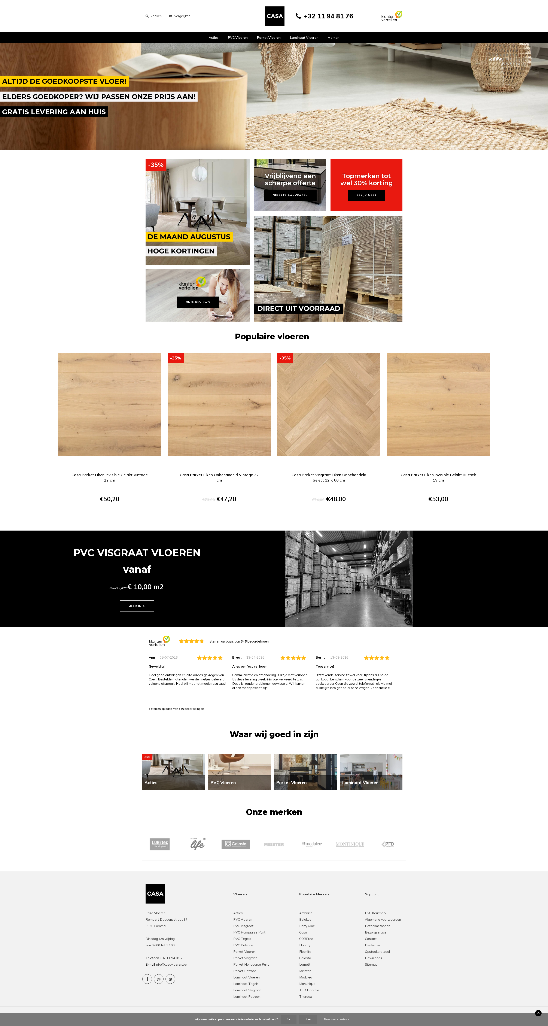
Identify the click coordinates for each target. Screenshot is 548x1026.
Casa (303, 932)
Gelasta (305, 958)
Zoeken (156, 16)
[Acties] (173, 771)
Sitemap (371, 964)
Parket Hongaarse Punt (251, 964)
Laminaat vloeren (304, 38)
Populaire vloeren (272, 336)
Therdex (305, 997)
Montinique (307, 984)
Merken (333, 38)
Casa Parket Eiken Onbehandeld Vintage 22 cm (219, 477)
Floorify (304, 945)
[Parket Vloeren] (305, 771)
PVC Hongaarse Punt (249, 932)
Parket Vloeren (244, 952)
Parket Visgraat (245, 958)
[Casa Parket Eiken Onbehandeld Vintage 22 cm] (219, 404)
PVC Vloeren (238, 38)
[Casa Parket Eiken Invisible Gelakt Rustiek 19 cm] (438, 404)
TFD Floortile (309, 990)
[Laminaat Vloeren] (371, 771)
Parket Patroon (244, 971)
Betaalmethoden (377, 926)
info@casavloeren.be (171, 964)
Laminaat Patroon (247, 997)
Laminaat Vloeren (246, 977)
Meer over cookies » (336, 1019)
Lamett (304, 964)
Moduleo (305, 977)
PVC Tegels (242, 939)
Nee (308, 1019)
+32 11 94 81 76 (328, 16)
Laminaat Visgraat (247, 990)
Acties (214, 38)
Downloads (373, 958)
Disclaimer (372, 945)
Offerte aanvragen (109, 514)
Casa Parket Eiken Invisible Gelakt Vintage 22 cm (109, 477)
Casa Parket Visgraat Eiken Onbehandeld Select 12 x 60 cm (329, 477)
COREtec (306, 939)
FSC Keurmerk (375, 913)
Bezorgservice (375, 932)
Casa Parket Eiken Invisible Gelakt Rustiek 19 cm (438, 477)
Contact (371, 939)
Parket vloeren (269, 38)
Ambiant (305, 913)
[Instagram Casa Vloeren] (159, 979)
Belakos (305, 919)
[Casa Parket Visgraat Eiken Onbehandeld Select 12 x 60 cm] (328, 404)
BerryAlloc (306, 926)
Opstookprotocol (377, 952)
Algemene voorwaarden (383, 919)
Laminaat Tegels (246, 984)
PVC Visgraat (243, 926)
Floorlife (305, 952)
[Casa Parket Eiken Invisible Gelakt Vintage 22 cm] (109, 404)
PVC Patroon (243, 945)
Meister (305, 971)
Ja (288, 1019)
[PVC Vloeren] (239, 771)
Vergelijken (182, 16)
